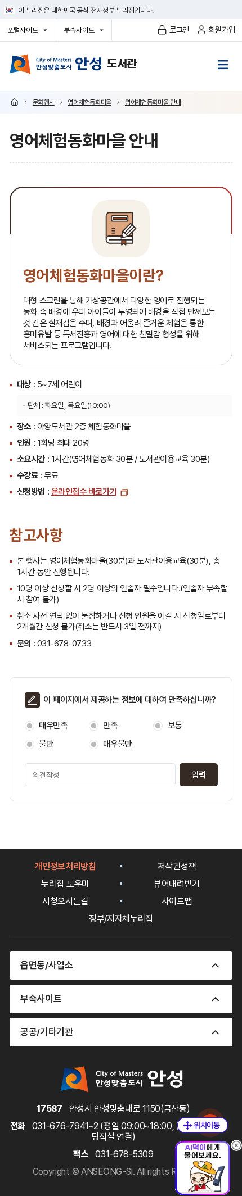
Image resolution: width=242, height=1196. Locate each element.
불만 (46, 744)
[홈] (14, 102)
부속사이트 (82, 33)
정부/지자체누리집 (121, 918)
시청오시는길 (65, 901)
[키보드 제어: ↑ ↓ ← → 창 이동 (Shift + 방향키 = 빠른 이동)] (203, 1125)
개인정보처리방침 (65, 866)
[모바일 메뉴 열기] (222, 64)
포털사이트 (25, 33)
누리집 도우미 (65, 883)
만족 (110, 726)
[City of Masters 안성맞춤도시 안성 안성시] (73, 64)
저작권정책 (177, 866)
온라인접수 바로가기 (83, 492)
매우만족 (53, 726)
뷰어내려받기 (177, 883)
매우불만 (117, 744)
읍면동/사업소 (46, 965)
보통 (175, 726)
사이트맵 (177, 901)
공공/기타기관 (46, 1032)
